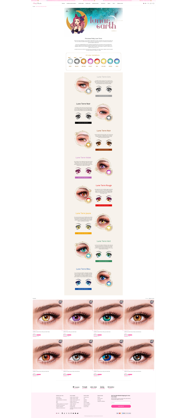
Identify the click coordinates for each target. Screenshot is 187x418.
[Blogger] (75, 413)
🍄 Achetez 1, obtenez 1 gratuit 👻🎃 (127, 0)
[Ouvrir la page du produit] (48, 315)
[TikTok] (64, 413)
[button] (148, 3)
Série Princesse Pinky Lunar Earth (41, 6)
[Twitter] (69, 413)
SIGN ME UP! (121, 406)
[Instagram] (62, 413)
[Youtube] (73, 413)
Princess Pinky (35, 330)
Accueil (34, 6)
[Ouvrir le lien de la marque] (76, 387)
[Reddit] (77, 413)
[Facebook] (66, 413)
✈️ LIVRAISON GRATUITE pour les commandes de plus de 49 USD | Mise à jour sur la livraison (98, 0)
